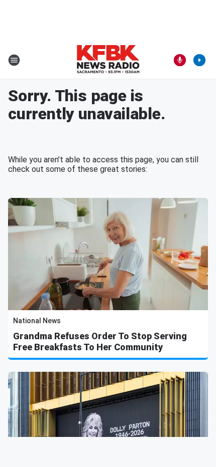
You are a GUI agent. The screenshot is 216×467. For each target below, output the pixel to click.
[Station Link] (108, 60)
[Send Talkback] (180, 60)
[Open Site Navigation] (14, 60)
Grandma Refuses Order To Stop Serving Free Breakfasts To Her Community (100, 341)
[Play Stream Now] (199, 60)
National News (37, 321)
